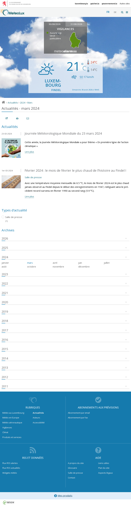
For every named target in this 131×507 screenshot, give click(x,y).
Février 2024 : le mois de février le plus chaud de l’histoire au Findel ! (75, 170)
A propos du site (76, 463)
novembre (58, 266)
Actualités (13, 102)
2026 (5, 238)
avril (55, 262)
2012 (5, 377)
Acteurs (36, 417)
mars (30, 262)
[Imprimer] (17, 118)
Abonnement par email (79, 412)
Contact (71, 477)
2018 (5, 321)
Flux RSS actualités (11, 467)
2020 (5, 302)
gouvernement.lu (109, 4)
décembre (84, 266)
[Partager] (7, 118)
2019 (5, 311)
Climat (5, 432)
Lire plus (29, 151)
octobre (31, 266)
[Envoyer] (28, 118)
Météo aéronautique (12, 422)
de (115, 12)
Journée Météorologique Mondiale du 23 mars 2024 (63, 133)
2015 (5, 349)
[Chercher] (122, 12)
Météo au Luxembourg (13, 412)
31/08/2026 (76, 24)
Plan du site (103, 467)
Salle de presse (33, 177)
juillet (107, 262)
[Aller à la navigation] (127, 12)
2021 (5, 293)
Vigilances (7, 427)
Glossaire (72, 467)
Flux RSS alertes (10, 463)
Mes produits (65, 495)
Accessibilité (39, 422)
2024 (22, 102)
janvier (5, 262)
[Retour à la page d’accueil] (12, 14)
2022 (5, 283)
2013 (5, 368)
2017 (5, 330)
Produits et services (11, 437)
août (4, 266)
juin (80, 262)
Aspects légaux (105, 472)
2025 (5, 248)
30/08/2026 (55, 24)
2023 (5, 274)
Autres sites (125, 4)
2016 (5, 340)
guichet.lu (94, 4)
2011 (5, 386)
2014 (5, 358)
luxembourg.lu (81, 4)
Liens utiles (103, 463)
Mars (29, 102)
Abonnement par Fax (78, 417)
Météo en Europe (10, 417)
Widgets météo (9, 472)
